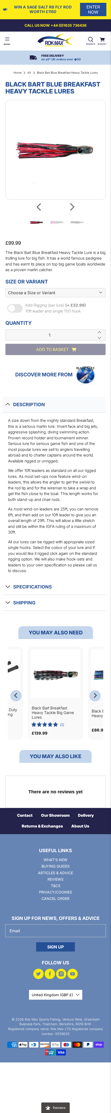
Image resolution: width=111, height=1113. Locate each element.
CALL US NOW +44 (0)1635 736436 (55, 25)
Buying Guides (56, 866)
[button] (48, 725)
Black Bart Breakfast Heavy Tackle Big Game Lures (53, 713)
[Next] (71, 207)
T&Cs (55, 885)
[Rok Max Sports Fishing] (55, 41)
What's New (55, 860)
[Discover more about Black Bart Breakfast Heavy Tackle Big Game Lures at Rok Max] (55, 674)
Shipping (24, 602)
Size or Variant (26, 282)
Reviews (55, 879)
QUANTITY (18, 323)
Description (29, 404)
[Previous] (39, 207)
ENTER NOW (93, 9)
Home (17, 72)
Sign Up (55, 946)
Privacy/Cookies (55, 892)
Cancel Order (55, 898)
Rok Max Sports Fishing (42, 1019)
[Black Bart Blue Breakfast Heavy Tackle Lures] (55, 150)
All (29, 72)
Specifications (32, 586)
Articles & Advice (55, 873)
